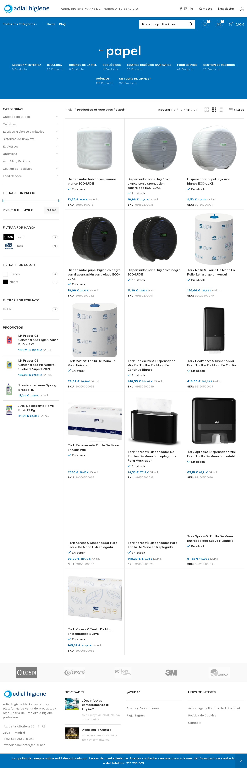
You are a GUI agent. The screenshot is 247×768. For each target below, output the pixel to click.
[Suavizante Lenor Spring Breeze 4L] (9, 390)
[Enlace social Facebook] (181, 9)
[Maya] (214, 672)
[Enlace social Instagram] (186, 9)
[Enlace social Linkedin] (191, 9)
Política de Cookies (202, 715)
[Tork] (118, 672)
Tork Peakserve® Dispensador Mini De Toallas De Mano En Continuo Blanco (151, 365)
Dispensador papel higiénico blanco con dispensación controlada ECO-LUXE (149, 183)
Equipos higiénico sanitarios (23, 131)
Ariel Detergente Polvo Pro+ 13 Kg (36, 408)
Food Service (12, 176)
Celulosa (9, 124)
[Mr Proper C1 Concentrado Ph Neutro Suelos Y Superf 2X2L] (9, 367)
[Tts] (70, 672)
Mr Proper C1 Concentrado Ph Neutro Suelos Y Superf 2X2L (36, 365)
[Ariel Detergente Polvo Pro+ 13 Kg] (9, 410)
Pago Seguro (135, 715)
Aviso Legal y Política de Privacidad (214, 708)
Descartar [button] (241, 761)
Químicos (10, 154)
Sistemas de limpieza (19, 139)
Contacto (194, 723)
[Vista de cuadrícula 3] (214, 110)
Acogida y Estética (16, 161)
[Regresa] (101, 50)
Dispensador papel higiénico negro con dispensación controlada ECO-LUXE (94, 274)
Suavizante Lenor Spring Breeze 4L (37, 387)
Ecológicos (11, 146)
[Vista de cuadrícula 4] (221, 110)
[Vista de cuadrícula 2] (207, 110)
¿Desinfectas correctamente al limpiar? (95, 704)
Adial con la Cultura (96, 730)
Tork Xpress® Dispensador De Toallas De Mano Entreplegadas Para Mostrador (152, 456)
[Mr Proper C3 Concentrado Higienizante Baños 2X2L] (9, 342)
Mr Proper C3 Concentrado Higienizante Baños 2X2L (38, 340)
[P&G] (166, 672)
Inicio (69, 109)
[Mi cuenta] (242, 9)
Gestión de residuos (17, 168)
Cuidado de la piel (16, 117)
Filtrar (51, 210)
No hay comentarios (95, 739)
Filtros (239, 110)
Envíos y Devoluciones (142, 708)
